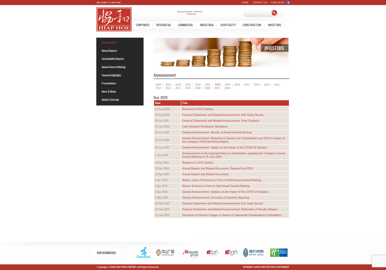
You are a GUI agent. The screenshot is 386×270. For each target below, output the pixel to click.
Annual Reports (109, 51)
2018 (237, 84)
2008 (207, 88)
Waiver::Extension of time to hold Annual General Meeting (215, 185)
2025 (168, 84)
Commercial (185, 25)
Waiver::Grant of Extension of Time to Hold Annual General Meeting (221, 180)
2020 (217, 84)
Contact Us (260, 2)
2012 (168, 88)
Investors (274, 25)
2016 (257, 84)
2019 (227, 84)
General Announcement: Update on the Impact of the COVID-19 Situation (224, 147)
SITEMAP (248, 267)
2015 (267, 84)
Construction (252, 25)
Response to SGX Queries (197, 109)
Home (245, 2)
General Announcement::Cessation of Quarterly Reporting (215, 197)
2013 (158, 88)
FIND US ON (278, 2)
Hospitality (228, 25)
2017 (247, 84)
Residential (163, 25)
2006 (227, 88)
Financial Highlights (111, 75)
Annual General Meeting (113, 67)
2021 (207, 84)
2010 (188, 88)
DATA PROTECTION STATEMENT (272, 267)
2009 (197, 88)
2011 (178, 88)
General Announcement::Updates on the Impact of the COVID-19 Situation (225, 191)
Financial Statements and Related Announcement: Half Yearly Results (223, 114)
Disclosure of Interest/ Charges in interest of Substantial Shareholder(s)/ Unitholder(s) (231, 215)
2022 (198, 84)
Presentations (109, 83)
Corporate (143, 25)
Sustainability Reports (113, 59)
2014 (276, 84)
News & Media (109, 91)
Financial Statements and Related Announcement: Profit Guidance (220, 120)
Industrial (207, 25)
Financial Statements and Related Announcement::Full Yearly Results (222, 203)
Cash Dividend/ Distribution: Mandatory (205, 126)
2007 (217, 88)
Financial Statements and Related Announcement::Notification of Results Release (229, 209)
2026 (158, 84)
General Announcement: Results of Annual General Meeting (216, 132)
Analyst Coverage (110, 99)
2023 (188, 84)
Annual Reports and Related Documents (205, 174)
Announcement (109, 42)
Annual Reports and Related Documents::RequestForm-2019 (217, 168)
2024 (178, 84)
